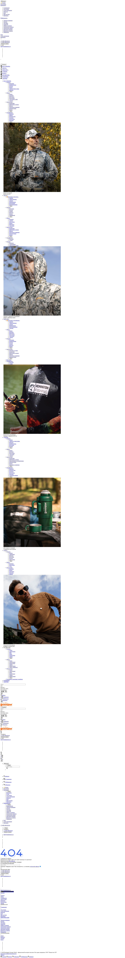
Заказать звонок (4, 43)
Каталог (3, 893)
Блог (4, 13)
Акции (2, 903)
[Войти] (1, 754)
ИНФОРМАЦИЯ (5, 917)
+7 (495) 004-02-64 (5, 41)
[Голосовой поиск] (2, 692)
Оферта (2, 955)
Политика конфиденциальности (8, 953)
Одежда (2, 895)
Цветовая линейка (8, 29)
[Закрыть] (2, 761)
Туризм (2, 938)
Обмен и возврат (7, 25)
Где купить (6, 9)
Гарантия (5, 24)
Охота (2, 935)
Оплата (5, 21)
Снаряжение (4, 898)
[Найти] (6, 692)
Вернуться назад (5, 861)
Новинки (3, 900)
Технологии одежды (8, 27)
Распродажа (3, 902)
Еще (11, 91)
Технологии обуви (8, 28)
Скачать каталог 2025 (8, 891)
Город (2, 939)
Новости (5, 11)
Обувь (2, 896)
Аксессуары (4, 899)
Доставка (5, 23)
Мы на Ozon (6, 14)
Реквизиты (6, 32)
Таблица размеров (7, 20)
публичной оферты (34, 866)
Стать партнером (7, 10)
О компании (6, 7)
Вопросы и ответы (8, 31)
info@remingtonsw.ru (6, 46)
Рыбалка (3, 937)
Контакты (5, 15)
